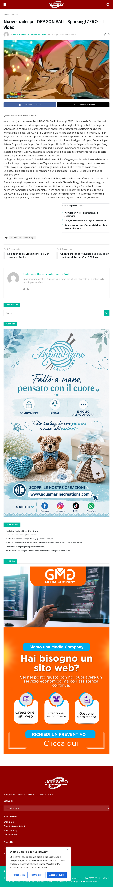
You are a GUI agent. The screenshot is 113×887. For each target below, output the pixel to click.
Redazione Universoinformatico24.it (29, 34)
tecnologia (29, 237)
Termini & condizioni (14, 826)
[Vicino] (67, 849)
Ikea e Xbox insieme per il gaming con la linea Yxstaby (25, 547)
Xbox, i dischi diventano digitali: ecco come (85, 220)
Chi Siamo (9, 821)
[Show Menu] (5, 4)
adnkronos (16, 237)
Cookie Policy (10, 834)
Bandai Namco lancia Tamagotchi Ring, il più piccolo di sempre (29, 539)
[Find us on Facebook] (4, 871)
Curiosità (15, 14)
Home (6, 14)
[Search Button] (108, 4)
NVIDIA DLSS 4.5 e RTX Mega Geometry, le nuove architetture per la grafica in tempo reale (38, 551)
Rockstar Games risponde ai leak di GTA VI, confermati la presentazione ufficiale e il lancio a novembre (44, 543)
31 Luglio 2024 (58, 34)
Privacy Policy (10, 830)
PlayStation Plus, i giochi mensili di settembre (22, 531)
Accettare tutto (56, 874)
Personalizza (19, 874)
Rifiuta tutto (37, 874)
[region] (38, 864)
